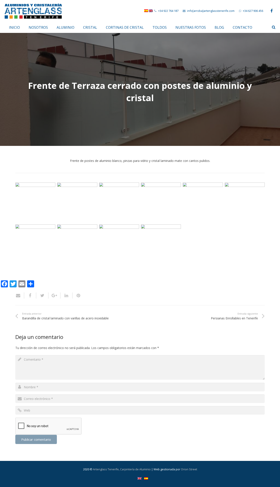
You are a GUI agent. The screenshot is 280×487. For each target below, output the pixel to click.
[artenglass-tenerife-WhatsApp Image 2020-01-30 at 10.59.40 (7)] (35, 244)
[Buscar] (274, 27)
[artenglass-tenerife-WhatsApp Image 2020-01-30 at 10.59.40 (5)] (203, 203)
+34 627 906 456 (253, 11)
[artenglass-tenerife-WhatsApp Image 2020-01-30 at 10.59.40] (161, 244)
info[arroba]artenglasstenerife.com (210, 11)
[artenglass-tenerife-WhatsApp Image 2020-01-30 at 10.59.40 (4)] (161, 203)
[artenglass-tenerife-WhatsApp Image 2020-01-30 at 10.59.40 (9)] (119, 244)
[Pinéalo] (77, 295)
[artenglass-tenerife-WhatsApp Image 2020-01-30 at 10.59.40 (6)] (245, 203)
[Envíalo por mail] (19, 295)
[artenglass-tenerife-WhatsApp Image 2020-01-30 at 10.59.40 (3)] (119, 203)
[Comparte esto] (30, 295)
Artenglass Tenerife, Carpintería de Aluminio (122, 469)
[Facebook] (271, 11)
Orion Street (189, 469)
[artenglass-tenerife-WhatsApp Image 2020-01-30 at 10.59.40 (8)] (77, 244)
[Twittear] (42, 295)
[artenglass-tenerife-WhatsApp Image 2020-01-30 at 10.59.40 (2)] (77, 203)
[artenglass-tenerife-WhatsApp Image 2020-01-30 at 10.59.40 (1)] (35, 203)
